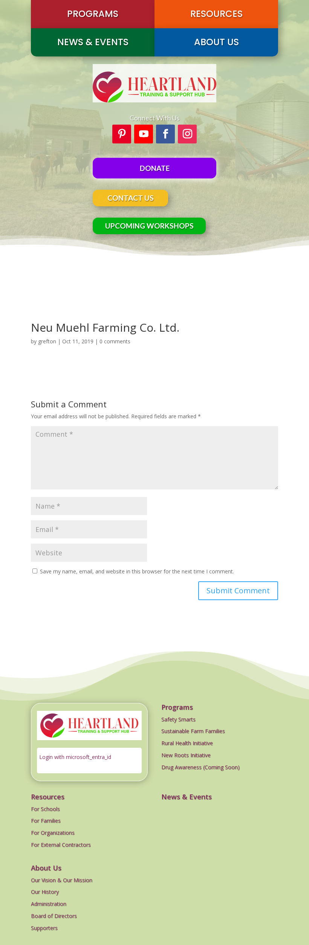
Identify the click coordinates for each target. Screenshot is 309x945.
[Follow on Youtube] (143, 134)
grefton (47, 341)
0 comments (114, 341)
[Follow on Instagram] (187, 134)
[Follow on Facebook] (165, 134)
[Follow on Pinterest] (121, 134)
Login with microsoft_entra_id (75, 757)
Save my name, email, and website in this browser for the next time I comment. (137, 571)
